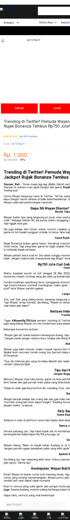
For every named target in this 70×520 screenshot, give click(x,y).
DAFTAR (19, 108)
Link (49, 517)
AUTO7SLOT (18, 144)
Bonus (7, 517)
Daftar (35, 517)
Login (21, 517)
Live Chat (63, 517)
